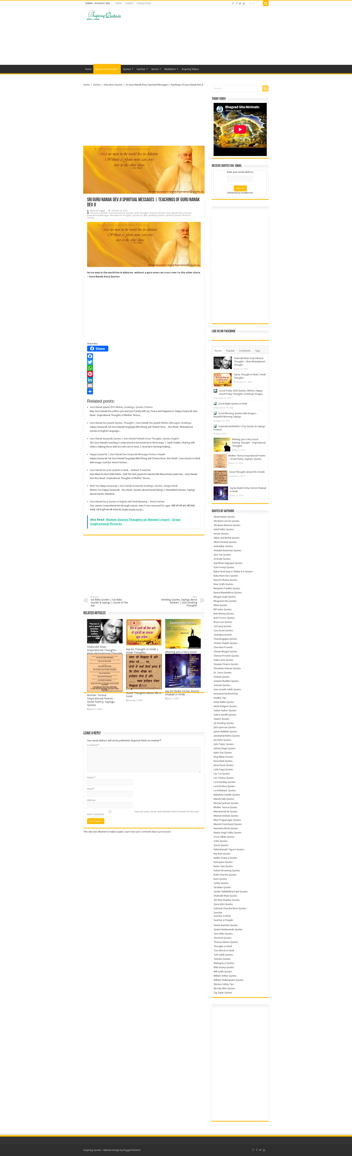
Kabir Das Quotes (223, 752)
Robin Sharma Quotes (225, 874)
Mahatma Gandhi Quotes (227, 794)
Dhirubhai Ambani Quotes (227, 668)
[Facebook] (237, 3)
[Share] (144, 391)
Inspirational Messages (98, 215)
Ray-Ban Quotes (222, 853)
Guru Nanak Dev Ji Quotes (178, 213)
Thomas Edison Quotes (226, 942)
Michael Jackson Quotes (226, 803)
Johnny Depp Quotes (224, 748)
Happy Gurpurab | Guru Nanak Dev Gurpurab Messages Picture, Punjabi (127, 454)
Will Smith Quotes (223, 971)
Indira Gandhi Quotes (225, 714)
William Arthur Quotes (225, 975)
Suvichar (141, 69)
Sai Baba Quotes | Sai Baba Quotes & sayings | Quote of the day (109, 601)
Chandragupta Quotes (225, 639)
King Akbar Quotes (223, 756)
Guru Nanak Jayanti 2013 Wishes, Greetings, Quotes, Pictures (121, 407)
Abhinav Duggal (97, 210)
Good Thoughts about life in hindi (247, 472)
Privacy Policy (144, 3)
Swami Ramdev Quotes (226, 925)
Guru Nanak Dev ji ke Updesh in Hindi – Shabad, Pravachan (120, 470)
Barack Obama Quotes (225, 580)
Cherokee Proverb (223, 647)
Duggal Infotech (131, 1150)
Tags (257, 350)
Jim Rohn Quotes (222, 740)
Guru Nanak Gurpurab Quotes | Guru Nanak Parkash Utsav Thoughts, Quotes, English (134, 438)
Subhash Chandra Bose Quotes (230, 908)
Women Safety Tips (224, 984)
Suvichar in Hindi (222, 916)
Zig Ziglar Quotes (223, 992)
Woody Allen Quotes (224, 988)
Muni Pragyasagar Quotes (227, 820)
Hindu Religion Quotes (225, 706)
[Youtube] (243, 3)
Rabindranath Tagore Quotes (229, 849)
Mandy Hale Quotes (224, 799)
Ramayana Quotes (223, 862)
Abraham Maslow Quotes (227, 525)
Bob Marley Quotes (224, 613)
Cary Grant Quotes (223, 630)
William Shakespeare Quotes (228, 980)
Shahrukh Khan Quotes (225, 895)
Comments (244, 350)
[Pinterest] (144, 374)
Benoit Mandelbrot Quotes (228, 592)
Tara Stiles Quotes (223, 933)
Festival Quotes (222, 676)
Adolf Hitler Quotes (224, 529)
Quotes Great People (106, 69)
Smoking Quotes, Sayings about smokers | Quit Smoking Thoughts (179, 601)
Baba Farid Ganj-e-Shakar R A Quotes (233, 571)
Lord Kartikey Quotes (225, 782)
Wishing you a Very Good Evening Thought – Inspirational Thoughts (248, 442)
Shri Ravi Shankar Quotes (227, 900)
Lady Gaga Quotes (223, 769)
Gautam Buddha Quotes (226, 681)
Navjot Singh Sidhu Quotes (227, 832)
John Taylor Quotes (224, 744)
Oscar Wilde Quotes (224, 836)
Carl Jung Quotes (222, 626)
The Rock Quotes (222, 937)
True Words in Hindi (224, 950)
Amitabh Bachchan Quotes (227, 550)
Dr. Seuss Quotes (223, 672)
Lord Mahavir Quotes (225, 790)
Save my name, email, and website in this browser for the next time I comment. (143, 813)
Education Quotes (113, 84)
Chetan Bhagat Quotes (225, 651)
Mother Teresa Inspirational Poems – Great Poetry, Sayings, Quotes (101, 700)
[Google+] (233, 3)
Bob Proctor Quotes (224, 617)
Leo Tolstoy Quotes (224, 777)
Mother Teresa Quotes (225, 807)
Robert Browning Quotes (227, 870)
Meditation (170, 69)
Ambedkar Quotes (223, 546)
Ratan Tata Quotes (223, 866)
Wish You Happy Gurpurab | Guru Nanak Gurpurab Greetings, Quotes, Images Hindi (133, 485)
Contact (129, 3)
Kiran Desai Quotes (224, 765)
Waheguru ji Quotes (224, 963)
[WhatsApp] (144, 368)
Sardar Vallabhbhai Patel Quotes (230, 891)
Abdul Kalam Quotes (224, 516)
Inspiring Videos (190, 69)
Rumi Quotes (220, 879)
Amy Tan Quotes (222, 554)
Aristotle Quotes (222, 558)
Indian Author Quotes (225, 710)
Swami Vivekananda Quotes (228, 929)
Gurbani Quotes (157, 213)
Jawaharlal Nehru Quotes (227, 735)
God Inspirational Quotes (121, 213)
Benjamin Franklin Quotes (227, 588)
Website (91, 800)
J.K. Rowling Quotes (224, 723)
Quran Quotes (221, 845)
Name (91, 777)
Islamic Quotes (221, 719)
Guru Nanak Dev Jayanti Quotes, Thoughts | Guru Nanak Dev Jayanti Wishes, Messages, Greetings (140, 422)
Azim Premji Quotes (224, 567)
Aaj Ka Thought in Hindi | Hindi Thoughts (142, 651)
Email (90, 788)
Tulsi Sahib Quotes (223, 954)
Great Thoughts (141, 213)
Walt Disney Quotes (224, 967)
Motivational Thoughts (120, 215)
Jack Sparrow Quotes (225, 727)
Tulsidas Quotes (222, 959)
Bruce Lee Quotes (223, 622)
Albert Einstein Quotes (225, 542)
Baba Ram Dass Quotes (226, 575)
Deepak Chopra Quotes (226, 664)
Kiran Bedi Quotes (223, 761)
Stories (155, 69)
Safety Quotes (221, 883)
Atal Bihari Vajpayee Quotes (228, 563)
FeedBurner (247, 192)
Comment (93, 745)
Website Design (111, 1150)
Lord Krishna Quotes (224, 786)
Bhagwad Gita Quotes (225, 601)
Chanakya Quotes (223, 634)
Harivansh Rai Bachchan (226, 693)
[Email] (144, 386)
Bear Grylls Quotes (223, 584)
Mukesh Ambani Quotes (226, 815)
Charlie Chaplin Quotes (226, 643)
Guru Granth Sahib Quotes (227, 689)
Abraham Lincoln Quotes (226, 521)
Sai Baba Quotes (222, 887)
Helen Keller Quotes (224, 702)
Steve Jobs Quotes (223, 904)
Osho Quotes (221, 841)
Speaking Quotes (156, 215)
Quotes (127, 69)
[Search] (266, 3)
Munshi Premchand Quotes (228, 824)
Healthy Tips (220, 697)
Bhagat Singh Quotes (225, 596)
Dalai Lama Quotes (223, 660)
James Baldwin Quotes (225, 731)
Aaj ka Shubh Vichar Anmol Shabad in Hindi (182, 692)
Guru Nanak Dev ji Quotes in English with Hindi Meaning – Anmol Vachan (127, 501)
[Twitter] (240, 3)
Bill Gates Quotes (223, 609)
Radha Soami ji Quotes (225, 857)
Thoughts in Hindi (223, 946)
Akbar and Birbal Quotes (226, 537)
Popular (230, 350)
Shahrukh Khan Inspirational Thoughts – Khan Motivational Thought (104, 650)
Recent (218, 350)
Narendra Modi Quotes (226, 828)
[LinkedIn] (144, 380)
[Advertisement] (199, 35)
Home (118, 3)
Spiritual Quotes (173, 215)
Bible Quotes (220, 605)
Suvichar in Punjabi (223, 920)
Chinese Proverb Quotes (226, 655)
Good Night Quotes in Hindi (232, 403)
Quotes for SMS (140, 215)
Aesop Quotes (221, 533)
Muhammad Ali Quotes (226, 811)
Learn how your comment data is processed (147, 831)
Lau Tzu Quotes (222, 773)
